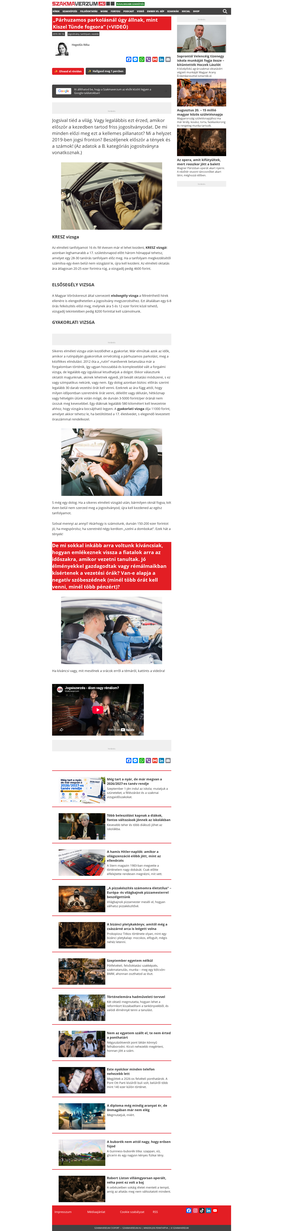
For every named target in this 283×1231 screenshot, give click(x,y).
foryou (115, 11)
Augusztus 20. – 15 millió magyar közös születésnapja (200, 112)
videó (140, 11)
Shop (196, 11)
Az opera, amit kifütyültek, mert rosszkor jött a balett (199, 162)
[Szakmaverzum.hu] (83, 5)
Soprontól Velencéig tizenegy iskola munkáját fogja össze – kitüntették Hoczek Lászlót (200, 60)
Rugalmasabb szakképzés (130, 4)
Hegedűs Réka (80, 45)
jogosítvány (73, 33)
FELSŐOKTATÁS (88, 11)
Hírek (56, 11)
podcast (128, 11)
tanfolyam (85, 33)
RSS (155, 1212)
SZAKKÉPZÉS (70, 11)
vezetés (95, 33)
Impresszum (63, 1212)
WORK (104, 11)
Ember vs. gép (155, 11)
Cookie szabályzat (132, 1212)
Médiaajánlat (96, 1212)
